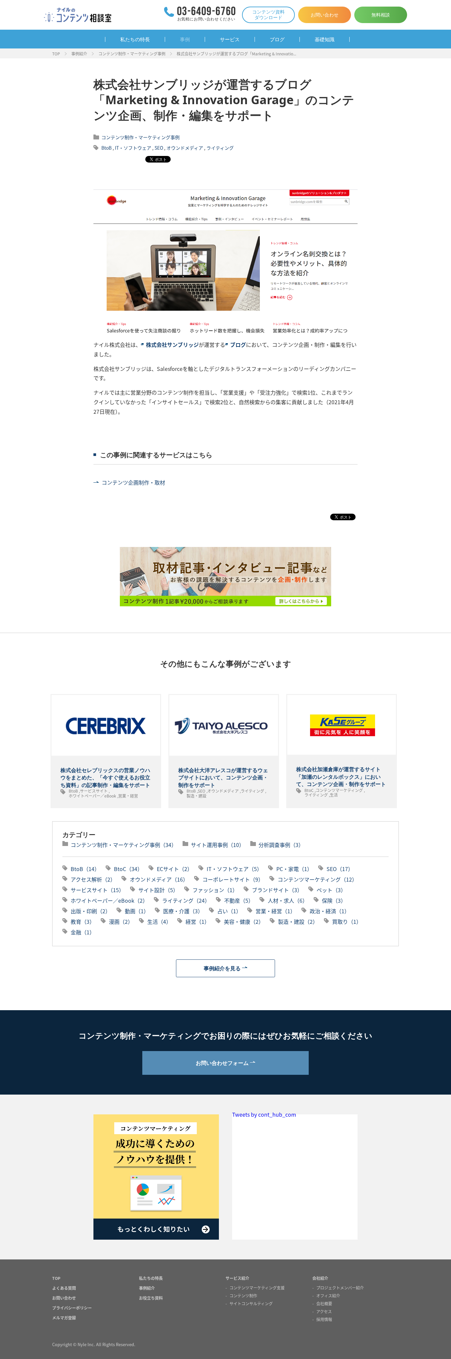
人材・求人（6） (288, 900)
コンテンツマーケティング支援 (257, 1287)
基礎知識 (324, 39)
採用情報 (324, 1319)
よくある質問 (64, 1288)
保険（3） (334, 900)
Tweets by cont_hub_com (264, 1114)
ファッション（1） (215, 889)
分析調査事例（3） (281, 844)
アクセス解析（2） (93, 879)
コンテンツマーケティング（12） (317, 879)
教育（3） (83, 921)
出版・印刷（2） (91, 911)
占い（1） (229, 911)
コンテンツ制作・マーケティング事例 (131, 53)
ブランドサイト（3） (277, 889)
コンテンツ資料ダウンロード (268, 14)
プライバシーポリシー (72, 1308)
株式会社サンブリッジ (172, 344)
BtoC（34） (128, 868)
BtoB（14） (85, 868)
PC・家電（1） (294, 868)
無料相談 (380, 15)
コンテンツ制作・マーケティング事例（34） (124, 844)
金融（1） (83, 932)
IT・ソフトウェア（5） (234, 868)
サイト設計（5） (158, 889)
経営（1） (198, 921)
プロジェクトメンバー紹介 (340, 1287)
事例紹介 (79, 53)
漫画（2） (121, 921)
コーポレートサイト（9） (232, 879)
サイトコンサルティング (251, 1303)
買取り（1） (347, 921)
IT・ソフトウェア (133, 148)
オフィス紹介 (328, 1295)
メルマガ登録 (64, 1317)
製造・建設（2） (298, 921)
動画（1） (137, 911)
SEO (159, 148)
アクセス (324, 1311)
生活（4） (159, 921)
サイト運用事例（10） (217, 844)
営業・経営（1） (275, 911)
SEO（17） (340, 868)
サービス (230, 39)
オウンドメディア (184, 148)
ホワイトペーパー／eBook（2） (109, 900)
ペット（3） (331, 889)
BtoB (106, 148)
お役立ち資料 (151, 1298)
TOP (56, 53)
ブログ (277, 39)
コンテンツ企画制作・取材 (133, 482)
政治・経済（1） (330, 911)
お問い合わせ (324, 15)
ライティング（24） (186, 900)
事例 (185, 39)
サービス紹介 (237, 1278)
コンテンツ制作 (243, 1295)
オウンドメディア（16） (159, 879)
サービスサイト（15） (97, 889)
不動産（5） (239, 900)
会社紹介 (320, 1278)
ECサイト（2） (174, 868)
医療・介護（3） (183, 911)
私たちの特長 (135, 39)
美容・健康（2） (244, 921)
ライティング (220, 148)
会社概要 (324, 1303)
